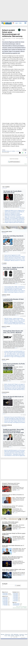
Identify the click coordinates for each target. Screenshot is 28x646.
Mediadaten (16, 634)
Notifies (25, 607)
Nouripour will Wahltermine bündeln (12, 213)
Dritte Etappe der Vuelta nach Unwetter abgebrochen (15, 388)
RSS (23, 635)
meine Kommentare (16, 607)
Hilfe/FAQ (17, 635)
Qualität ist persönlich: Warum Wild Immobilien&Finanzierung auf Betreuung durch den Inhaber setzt (13, 431)
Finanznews (5, 392)
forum (26, 163)
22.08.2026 (5, 598)
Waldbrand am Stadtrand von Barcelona (13, 214)
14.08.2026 (15, 595)
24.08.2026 (5, 594)
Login (16, 23)
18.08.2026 (5, 603)
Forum (6, 635)
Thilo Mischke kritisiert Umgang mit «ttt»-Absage (14, 355)
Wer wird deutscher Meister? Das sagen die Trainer (15, 385)
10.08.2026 (15, 600)
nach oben (23, 637)
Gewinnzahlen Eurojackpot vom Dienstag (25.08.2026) (16, 211)
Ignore (22, 607)
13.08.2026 (15, 597)
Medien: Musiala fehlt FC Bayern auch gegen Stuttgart (15, 384)
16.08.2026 (15, 593)
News (9, 635)
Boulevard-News (7, 231)
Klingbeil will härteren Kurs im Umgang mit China (15, 210)
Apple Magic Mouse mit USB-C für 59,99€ (13, 289)
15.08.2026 (15, 594)
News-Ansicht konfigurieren (21, 606)
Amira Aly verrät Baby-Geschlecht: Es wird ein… (13, 236)
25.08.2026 (5, 593)
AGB (12, 634)
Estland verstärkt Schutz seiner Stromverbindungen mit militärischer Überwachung (12, 33)
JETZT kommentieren (15, 161)
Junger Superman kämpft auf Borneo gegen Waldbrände (13, 534)
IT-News (4, 263)
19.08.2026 (5, 602)
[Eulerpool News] (5, 151)
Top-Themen (5, 186)
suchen (18, 585)
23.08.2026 (5, 597)
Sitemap (2, 634)
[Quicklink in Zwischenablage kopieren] (23, 150)
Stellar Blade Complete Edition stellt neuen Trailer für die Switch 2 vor (13, 570)
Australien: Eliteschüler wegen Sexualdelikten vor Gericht (10, 522)
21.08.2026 (5, 600)
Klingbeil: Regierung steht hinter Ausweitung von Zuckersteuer (11, 483)
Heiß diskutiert (16, 605)
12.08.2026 (15, 598)
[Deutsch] (13, 23)
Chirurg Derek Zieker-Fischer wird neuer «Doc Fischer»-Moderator (13, 331)
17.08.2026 (5, 605)
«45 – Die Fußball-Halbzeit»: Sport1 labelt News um (15, 354)
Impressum (21, 634)
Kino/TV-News (6, 326)
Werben (12, 635)
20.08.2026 (5, 601)
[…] (19, 207)
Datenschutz (7, 634)
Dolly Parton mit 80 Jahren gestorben (12, 215)
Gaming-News (6, 294)
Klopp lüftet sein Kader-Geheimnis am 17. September (13, 546)
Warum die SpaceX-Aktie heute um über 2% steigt (13, 397)
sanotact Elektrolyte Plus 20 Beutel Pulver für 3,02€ (15, 288)
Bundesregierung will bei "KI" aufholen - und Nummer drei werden (13, 506)
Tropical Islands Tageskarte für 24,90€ (12, 255)
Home (26, 634)
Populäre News (16, 603)
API (20, 635)
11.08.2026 (15, 599)
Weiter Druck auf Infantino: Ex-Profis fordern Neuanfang (14, 364)
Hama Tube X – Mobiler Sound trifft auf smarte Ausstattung (13, 268)
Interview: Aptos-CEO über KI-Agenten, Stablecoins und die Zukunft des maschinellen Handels (12, 558)
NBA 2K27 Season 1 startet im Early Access (13, 318)
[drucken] (25, 150)
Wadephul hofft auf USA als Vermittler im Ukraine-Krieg (13, 495)
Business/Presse (7, 425)
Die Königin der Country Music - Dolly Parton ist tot (13, 192)
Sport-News (5, 359)
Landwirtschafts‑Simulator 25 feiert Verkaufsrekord (13, 300)
